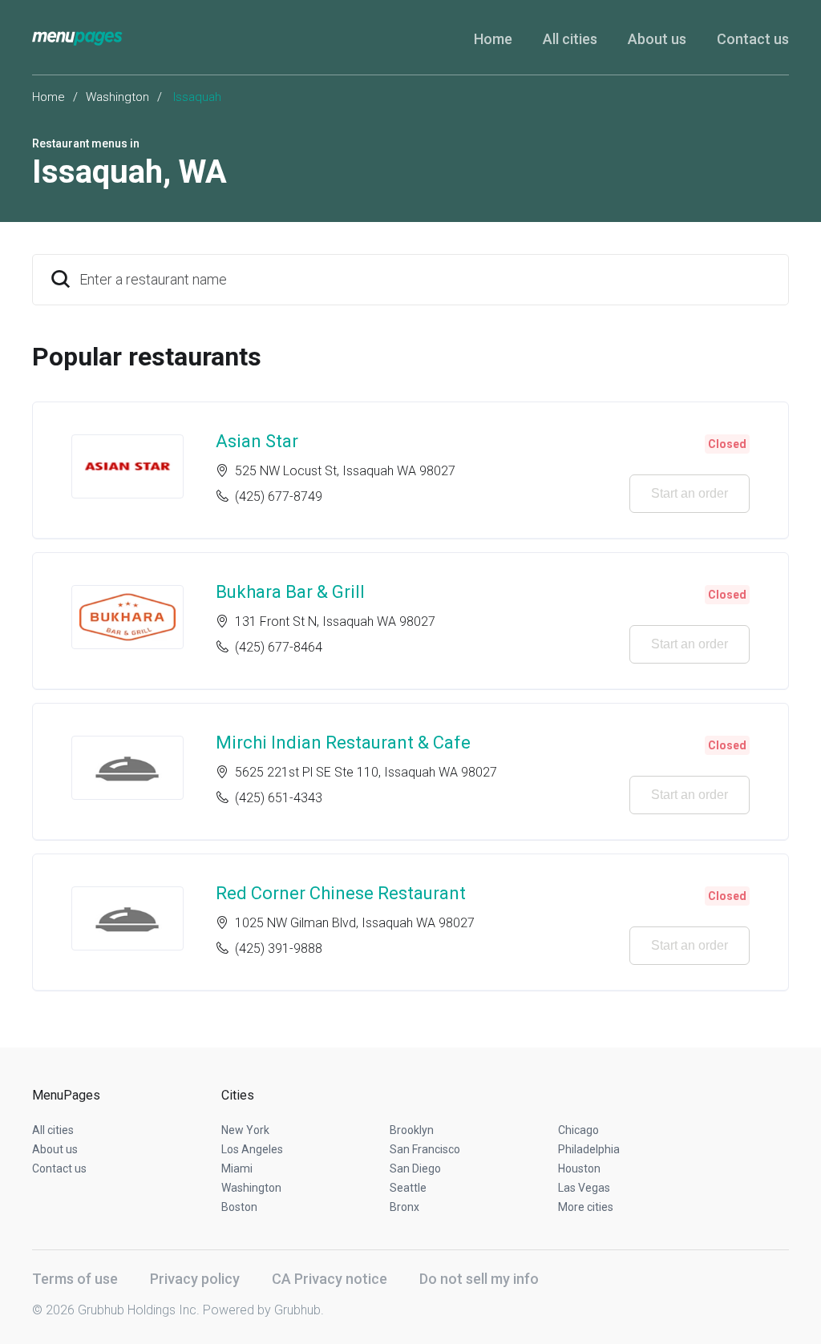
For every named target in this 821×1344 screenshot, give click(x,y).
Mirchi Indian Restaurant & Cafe (343, 743)
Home (493, 38)
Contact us (753, 38)
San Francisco (425, 1149)
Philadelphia (589, 1149)
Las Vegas (584, 1187)
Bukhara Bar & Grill (290, 592)
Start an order (689, 493)
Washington (117, 97)
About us (657, 38)
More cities (585, 1207)
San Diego (415, 1168)
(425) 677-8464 (278, 647)
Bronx (404, 1207)
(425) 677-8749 (278, 496)
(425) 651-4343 (278, 797)
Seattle (408, 1187)
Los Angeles (252, 1149)
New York (245, 1130)
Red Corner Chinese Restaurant (341, 893)
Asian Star (257, 441)
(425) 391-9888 (278, 948)
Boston (239, 1207)
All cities (570, 38)
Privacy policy (195, 1278)
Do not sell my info (479, 1278)
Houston (579, 1168)
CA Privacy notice (329, 1278)
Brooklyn (412, 1130)
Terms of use (75, 1278)
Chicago (578, 1130)
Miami (237, 1168)
